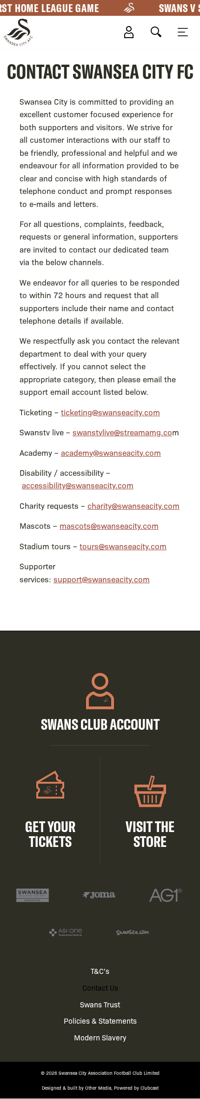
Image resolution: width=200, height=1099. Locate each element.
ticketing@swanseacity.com (110, 411)
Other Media (98, 1088)
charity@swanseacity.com (133, 505)
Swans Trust (100, 1004)
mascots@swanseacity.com (109, 525)
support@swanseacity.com (101, 578)
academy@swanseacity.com (111, 452)
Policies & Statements (100, 1021)
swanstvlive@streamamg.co (122, 431)
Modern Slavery (100, 1037)
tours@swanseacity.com (123, 545)
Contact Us (100, 987)
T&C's (100, 971)
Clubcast (149, 1088)
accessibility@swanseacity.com (77, 485)
